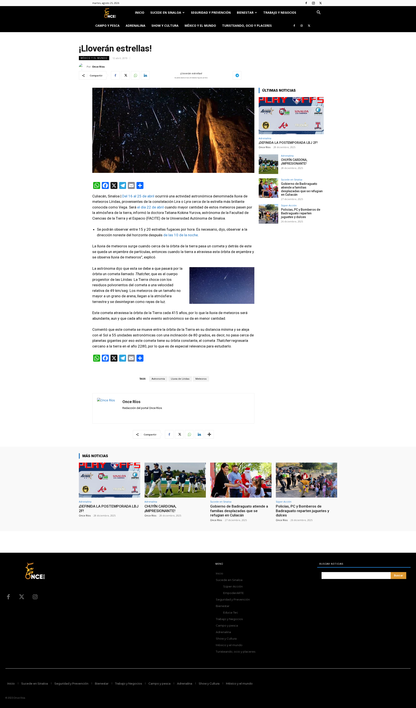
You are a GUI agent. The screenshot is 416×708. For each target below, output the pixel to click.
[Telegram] (237, 75)
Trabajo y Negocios (279, 12)
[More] (209, 434)
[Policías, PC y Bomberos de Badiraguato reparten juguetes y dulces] (268, 214)
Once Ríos (98, 66)
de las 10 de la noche (180, 235)
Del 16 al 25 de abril (138, 196)
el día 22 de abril (151, 207)
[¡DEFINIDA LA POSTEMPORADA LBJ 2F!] (291, 115)
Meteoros (200, 378)
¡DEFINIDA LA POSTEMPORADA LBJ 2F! (288, 143)
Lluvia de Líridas (180, 378)
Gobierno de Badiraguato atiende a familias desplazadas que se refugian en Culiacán (302, 189)
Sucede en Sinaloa (165, 12)
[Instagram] (313, 3)
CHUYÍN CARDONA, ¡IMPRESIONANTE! (294, 161)
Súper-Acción (289, 205)
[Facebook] (306, 3)
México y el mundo (200, 25)
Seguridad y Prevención (211, 12)
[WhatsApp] (135, 75)
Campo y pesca (107, 25)
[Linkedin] (145, 75)
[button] (318, 13)
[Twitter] (320, 3)
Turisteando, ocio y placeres (247, 25)
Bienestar (245, 12)
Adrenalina (135, 25)
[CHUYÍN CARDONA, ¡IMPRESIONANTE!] (268, 164)
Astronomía (158, 378)
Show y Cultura (165, 25)
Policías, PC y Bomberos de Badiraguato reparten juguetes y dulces (300, 213)
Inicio (139, 12)
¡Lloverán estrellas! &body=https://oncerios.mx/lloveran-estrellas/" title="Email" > (187, 76)
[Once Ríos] (83, 66)
